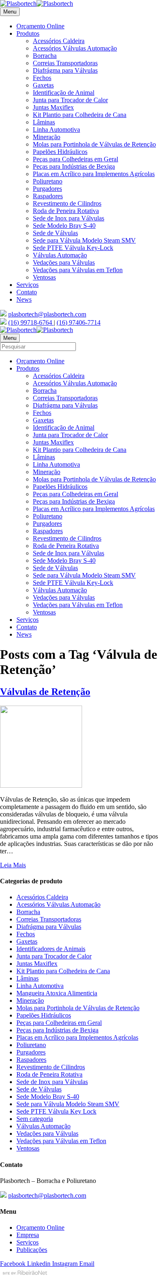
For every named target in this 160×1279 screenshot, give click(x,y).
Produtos (27, 33)
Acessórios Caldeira (59, 40)
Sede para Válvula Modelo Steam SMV (84, 240)
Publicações (31, 1249)
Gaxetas (43, 85)
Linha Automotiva (56, 129)
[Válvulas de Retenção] (41, 785)
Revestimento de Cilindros (67, 203)
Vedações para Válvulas (64, 262)
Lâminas (44, 122)
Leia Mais (13, 865)
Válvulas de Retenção (45, 691)
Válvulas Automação (60, 255)
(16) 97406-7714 (79, 322)
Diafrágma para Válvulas (65, 70)
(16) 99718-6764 (31, 322)
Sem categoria (34, 1118)
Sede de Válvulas (55, 232)
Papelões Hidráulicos (60, 151)
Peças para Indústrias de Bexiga (74, 166)
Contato (26, 292)
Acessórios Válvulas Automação (75, 48)
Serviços (27, 284)
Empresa (27, 1234)
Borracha (45, 55)
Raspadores (48, 196)
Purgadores (47, 188)
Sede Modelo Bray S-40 (64, 225)
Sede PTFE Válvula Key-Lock (73, 247)
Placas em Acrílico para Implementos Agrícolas (94, 173)
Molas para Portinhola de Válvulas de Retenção (94, 144)
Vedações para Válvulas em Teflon (78, 269)
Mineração (46, 136)
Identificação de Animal (63, 92)
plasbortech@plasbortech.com (47, 314)
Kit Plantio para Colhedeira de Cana (79, 114)
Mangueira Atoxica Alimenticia (56, 993)
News (24, 299)
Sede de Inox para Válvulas (68, 218)
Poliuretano (47, 181)
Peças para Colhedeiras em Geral (75, 159)
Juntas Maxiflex (53, 107)
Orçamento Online (40, 26)
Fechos (42, 77)
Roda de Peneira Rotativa (66, 210)
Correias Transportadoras (65, 63)
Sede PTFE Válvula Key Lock (56, 1111)
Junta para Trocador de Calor (70, 99)
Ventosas (44, 277)
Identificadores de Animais (50, 948)
